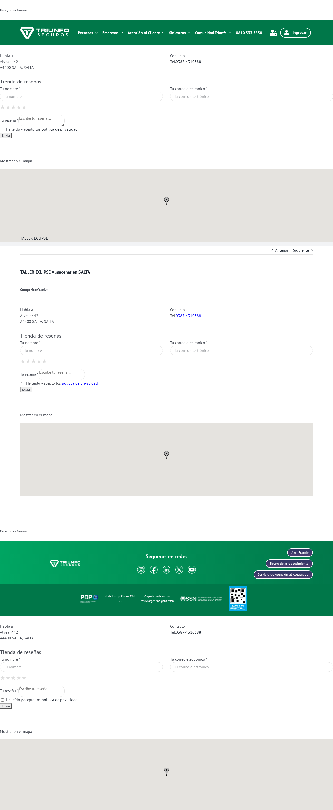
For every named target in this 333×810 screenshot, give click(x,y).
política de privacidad (60, 129)
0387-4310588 (188, 61)
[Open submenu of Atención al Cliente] (162, 33)
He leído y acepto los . (41, 129)
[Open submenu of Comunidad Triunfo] (229, 33)
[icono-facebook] (154, 567)
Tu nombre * (10, 88)
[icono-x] (179, 567)
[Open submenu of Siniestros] (188, 33)
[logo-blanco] (44, 28)
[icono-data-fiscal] (238, 588)
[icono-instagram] (141, 567)
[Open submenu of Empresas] (120, 33)
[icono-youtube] (192, 567)
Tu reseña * (9, 120)
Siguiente (301, 250)
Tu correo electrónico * (188, 88)
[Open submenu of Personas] (95, 33)
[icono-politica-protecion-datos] (89, 595)
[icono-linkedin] (166, 567)
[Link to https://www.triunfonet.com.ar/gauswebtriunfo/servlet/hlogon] (273, 33)
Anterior (281, 250)
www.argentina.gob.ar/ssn (157, 601)
